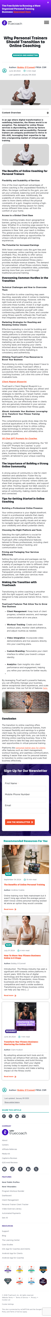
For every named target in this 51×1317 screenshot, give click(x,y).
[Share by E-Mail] (25, 1116)
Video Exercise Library (11, 1209)
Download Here (22, 12)
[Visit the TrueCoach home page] (25, 1132)
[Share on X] (11, 1116)
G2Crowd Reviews (10, 1163)
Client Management (10, 1200)
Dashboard (6, 1196)
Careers (5, 1145)
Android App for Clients (12, 1253)
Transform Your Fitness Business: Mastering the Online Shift (21, 1043)
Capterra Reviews (9, 1158)
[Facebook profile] (20, 1169)
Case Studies (7, 1245)
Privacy (33, 1297)
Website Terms (7, 1297)
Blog (4, 1236)
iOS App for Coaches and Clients (16, 1249)
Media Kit (6, 1154)
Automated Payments (11, 1213)
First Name (11, 783)
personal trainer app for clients (30, 748)
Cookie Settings (8, 1304)
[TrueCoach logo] (12, 22)
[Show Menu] (46, 23)
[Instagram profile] (4, 1169)
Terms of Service (22, 1297)
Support (5, 1231)
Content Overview (11, 113)
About (4, 1140)
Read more (8, 909)
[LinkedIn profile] (28, 1169)
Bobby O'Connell (26, 67)
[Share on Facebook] (5, 1116)
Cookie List (6, 1300)
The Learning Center (11, 1240)
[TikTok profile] (12, 1169)
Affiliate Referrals (9, 1149)
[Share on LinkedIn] (18, 1116)
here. (45, 688)
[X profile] (36, 1169)
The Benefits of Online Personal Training (24, 884)
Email (8, 805)
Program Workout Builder (13, 1191)
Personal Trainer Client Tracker (15, 1204)
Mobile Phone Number (17, 794)
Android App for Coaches (13, 1258)
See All (5, 1218)
